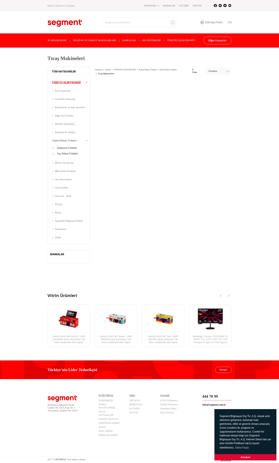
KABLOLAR (129, 40)
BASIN (102, 427)
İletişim (223, 369)
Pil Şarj (58, 204)
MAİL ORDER (106, 431)
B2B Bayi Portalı (213, 22)
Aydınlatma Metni (168, 408)
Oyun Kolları (61, 187)
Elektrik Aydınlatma (65, 124)
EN (230, 22)
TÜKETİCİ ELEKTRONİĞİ (181, 40)
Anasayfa (98, 70)
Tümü (58, 237)
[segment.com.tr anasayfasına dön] (64, 22)
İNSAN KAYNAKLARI (106, 413)
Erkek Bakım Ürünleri (168, 70)
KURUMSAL (150, 5)
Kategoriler (217, 40)
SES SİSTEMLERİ (151, 40)
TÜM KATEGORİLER (64, 71)
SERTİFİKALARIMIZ (109, 423)
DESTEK (197, 5)
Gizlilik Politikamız (169, 404)
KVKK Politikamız (169, 400)
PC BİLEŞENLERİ (57, 40)
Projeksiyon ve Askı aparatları (70, 107)
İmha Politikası (167, 412)
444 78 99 (210, 396)
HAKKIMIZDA (106, 400)
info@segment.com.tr (214, 404)
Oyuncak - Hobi (63, 196)
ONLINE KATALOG (108, 419)
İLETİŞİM (184, 5)
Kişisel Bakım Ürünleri (64, 140)
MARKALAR (169, 5)
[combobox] (218, 71)
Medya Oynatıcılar (64, 162)
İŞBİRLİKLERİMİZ (108, 435)
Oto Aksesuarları (63, 179)
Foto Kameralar (63, 91)
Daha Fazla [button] (242, 447)
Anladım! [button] (245, 457)
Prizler (58, 212)
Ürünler (108, 70)
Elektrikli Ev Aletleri (65, 132)
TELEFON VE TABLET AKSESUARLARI (94, 40)
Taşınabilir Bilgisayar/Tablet (69, 221)
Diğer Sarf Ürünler (64, 115)
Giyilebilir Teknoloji (65, 99)
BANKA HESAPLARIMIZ (107, 406)
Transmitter (60, 229)
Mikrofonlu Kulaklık (65, 171)
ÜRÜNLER (134, 400)
